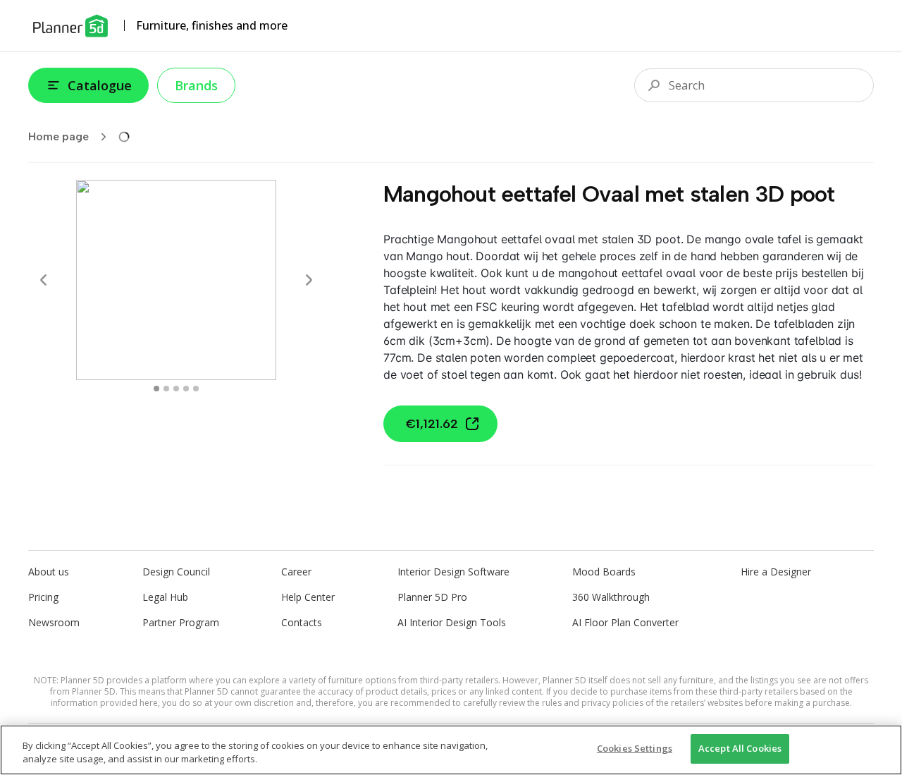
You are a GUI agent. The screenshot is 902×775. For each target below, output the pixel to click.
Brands (196, 85)
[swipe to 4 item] (196, 388)
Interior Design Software (453, 571)
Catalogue (100, 85)
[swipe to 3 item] (186, 388)
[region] (451, 750)
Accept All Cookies (739, 748)
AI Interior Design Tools (451, 622)
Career (296, 571)
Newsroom (54, 622)
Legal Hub (165, 597)
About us (48, 571)
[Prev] (43, 279)
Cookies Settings (634, 748)
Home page (58, 136)
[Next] (308, 279)
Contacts (301, 622)
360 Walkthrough (611, 597)
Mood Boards (604, 571)
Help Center (308, 597)
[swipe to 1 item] (166, 388)
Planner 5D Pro (432, 597)
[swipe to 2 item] (176, 388)
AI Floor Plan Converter (625, 622)
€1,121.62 (432, 424)
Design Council (176, 571)
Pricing (43, 597)
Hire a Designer (776, 571)
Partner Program (180, 622)
